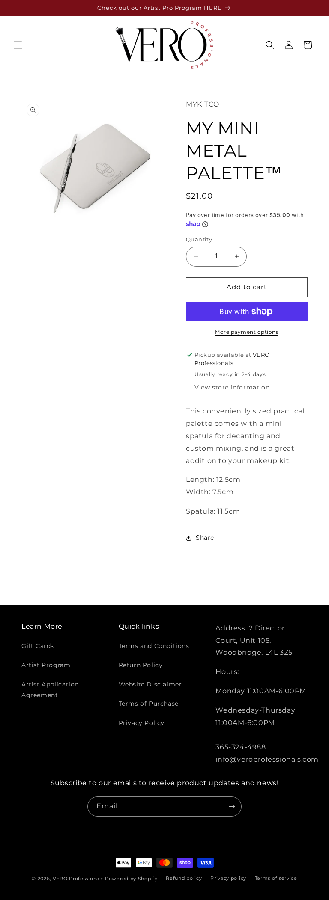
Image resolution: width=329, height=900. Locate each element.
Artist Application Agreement (50, 689)
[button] (18, 45)
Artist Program (45, 665)
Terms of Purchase (149, 703)
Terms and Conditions (154, 646)
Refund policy (184, 878)
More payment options (246, 332)
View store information (231, 387)
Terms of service (276, 878)
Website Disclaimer (150, 684)
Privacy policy (228, 878)
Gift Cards (37, 646)
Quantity (199, 239)
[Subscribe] (231, 806)
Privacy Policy (141, 723)
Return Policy (141, 665)
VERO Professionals (78, 879)
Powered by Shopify (131, 879)
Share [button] (205, 537)
